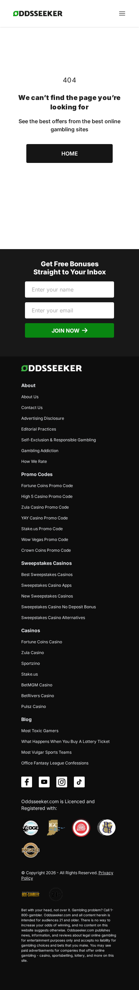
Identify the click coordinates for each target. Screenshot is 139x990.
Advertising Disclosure (42, 418)
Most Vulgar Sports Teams (46, 752)
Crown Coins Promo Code (46, 550)
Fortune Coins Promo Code (47, 485)
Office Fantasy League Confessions (54, 762)
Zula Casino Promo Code (45, 507)
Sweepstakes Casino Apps (46, 585)
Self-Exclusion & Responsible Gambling (58, 439)
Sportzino (30, 663)
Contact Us (32, 407)
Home (69, 153)
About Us (29, 396)
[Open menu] (122, 13)
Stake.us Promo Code (42, 528)
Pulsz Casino (33, 706)
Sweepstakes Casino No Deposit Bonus (58, 606)
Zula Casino (32, 652)
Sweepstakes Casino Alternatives (53, 617)
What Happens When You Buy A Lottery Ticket (65, 741)
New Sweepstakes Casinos (47, 596)
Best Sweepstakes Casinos (47, 574)
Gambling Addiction (39, 450)
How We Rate (34, 461)
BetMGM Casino (36, 684)
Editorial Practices (38, 429)
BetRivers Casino (37, 695)
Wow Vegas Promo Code (44, 539)
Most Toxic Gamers (39, 730)
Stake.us (29, 674)
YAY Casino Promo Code (44, 517)
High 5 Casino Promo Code (47, 496)
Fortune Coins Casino (41, 641)
